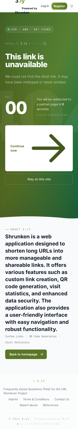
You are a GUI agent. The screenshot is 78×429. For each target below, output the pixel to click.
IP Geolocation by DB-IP (51, 418)
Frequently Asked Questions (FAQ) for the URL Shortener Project (35, 391)
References (50, 405)
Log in (45, 6)
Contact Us (61, 399)
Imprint (13, 399)
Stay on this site (39, 179)
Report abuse (29, 405)
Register (59, 6)
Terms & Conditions (36, 399)
